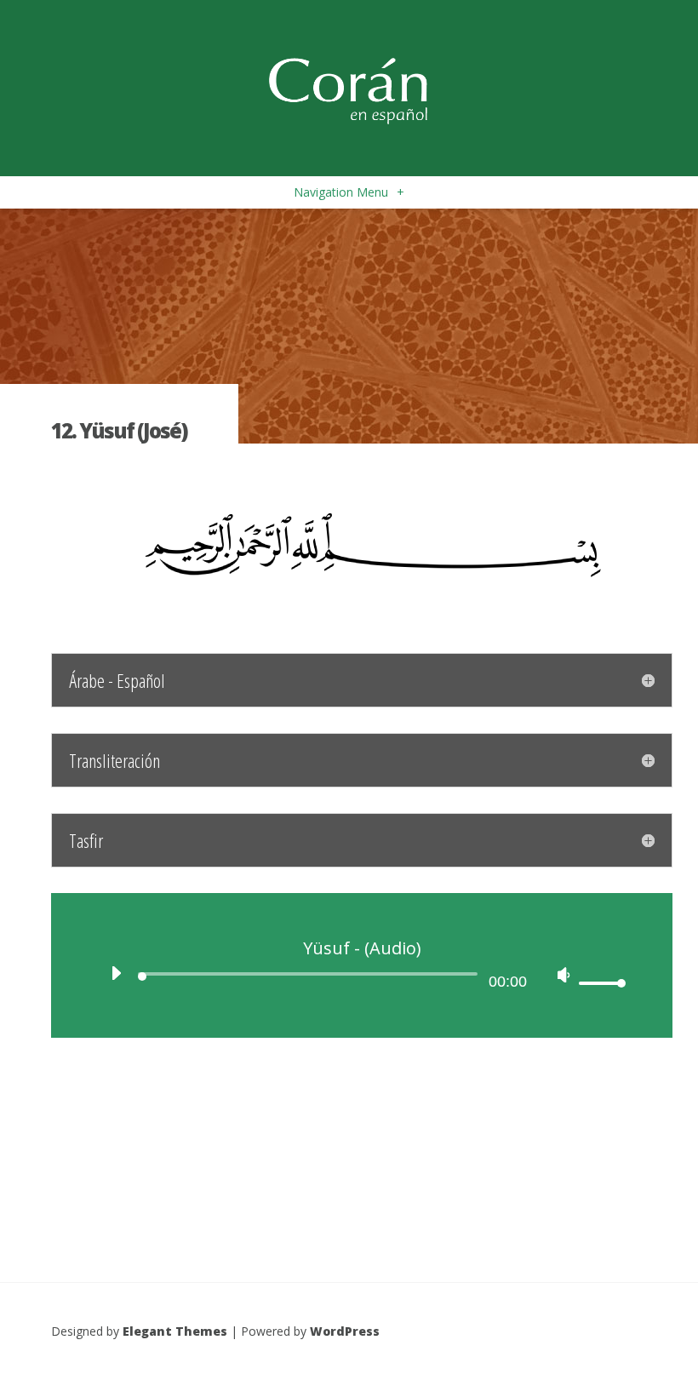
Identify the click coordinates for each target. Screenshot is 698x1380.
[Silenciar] (563, 974)
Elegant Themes (175, 1331)
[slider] (600, 983)
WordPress (345, 1331)
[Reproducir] (115, 973)
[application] (361, 978)
